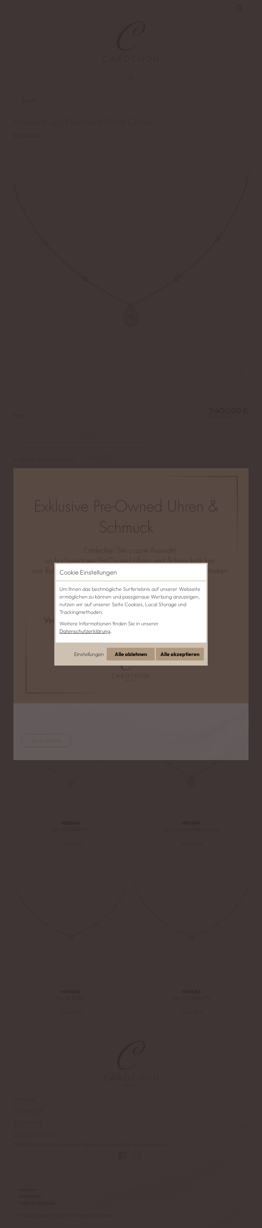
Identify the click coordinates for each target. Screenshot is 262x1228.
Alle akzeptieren (179, 654)
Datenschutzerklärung (84, 631)
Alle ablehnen (131, 654)
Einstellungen (89, 654)
